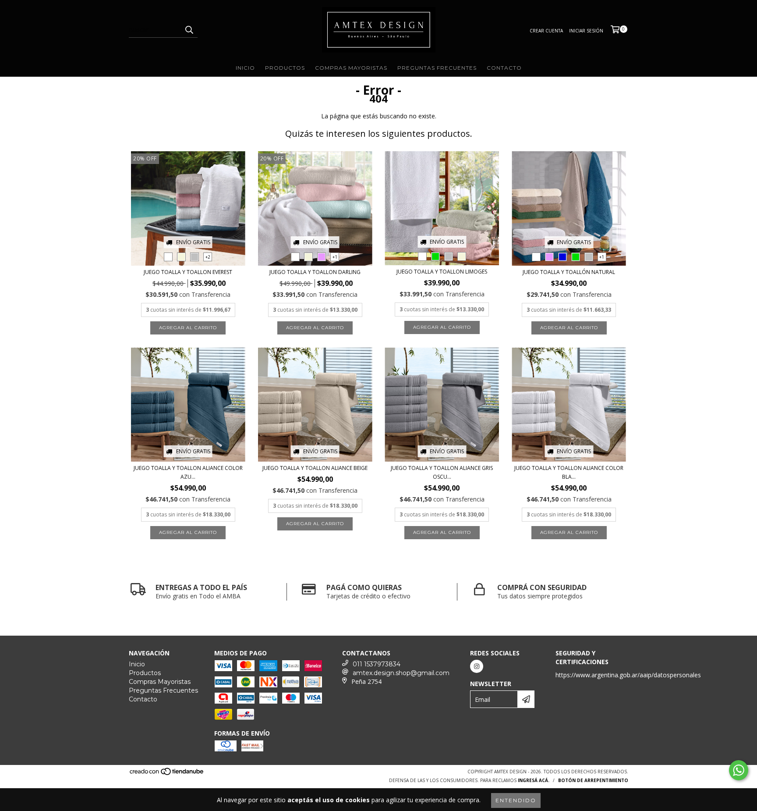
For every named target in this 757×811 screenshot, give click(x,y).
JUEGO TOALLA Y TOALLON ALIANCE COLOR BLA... (568, 472)
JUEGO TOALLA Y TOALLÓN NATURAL (569, 272)
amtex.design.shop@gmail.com (401, 673)
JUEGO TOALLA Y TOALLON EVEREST (188, 272)
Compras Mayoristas (351, 67)
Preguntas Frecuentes (437, 67)
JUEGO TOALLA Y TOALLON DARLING (315, 272)
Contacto (504, 67)
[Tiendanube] (167, 774)
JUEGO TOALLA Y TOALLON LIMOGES (441, 271)
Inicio (245, 67)
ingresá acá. (533, 780)
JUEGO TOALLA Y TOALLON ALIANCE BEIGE (315, 468)
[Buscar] (189, 30)
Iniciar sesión (586, 31)
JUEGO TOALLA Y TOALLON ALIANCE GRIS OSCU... (442, 472)
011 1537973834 (376, 664)
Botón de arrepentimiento (593, 780)
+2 (207, 257)
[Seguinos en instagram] (476, 666)
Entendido (515, 800)
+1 (335, 257)
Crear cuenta (546, 31)
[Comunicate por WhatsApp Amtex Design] (738, 770)
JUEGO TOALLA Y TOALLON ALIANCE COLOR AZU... (188, 472)
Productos (285, 67)
